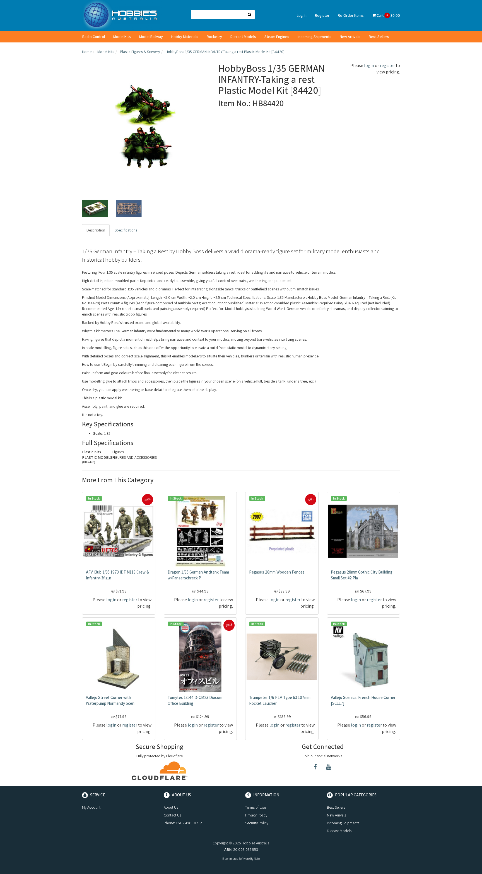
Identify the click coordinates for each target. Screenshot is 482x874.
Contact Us (172, 815)
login (369, 65)
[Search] (249, 14)
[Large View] (95, 208)
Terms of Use (255, 807)
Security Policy (256, 822)
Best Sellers (379, 36)
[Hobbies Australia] (122, 15)
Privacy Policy (256, 815)
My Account (91, 807)
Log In (302, 15)
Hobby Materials (184, 36)
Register (322, 15)
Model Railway (151, 36)
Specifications (126, 230)
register (387, 65)
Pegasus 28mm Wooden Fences (277, 572)
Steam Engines (276, 36)
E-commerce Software (236, 859)
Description (95, 230)
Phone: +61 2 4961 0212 (183, 822)
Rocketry (214, 36)
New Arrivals (350, 36)
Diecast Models (243, 36)
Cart (388, 15)
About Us (171, 807)
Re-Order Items (351, 15)
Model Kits (122, 36)
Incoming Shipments (314, 36)
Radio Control (93, 36)
